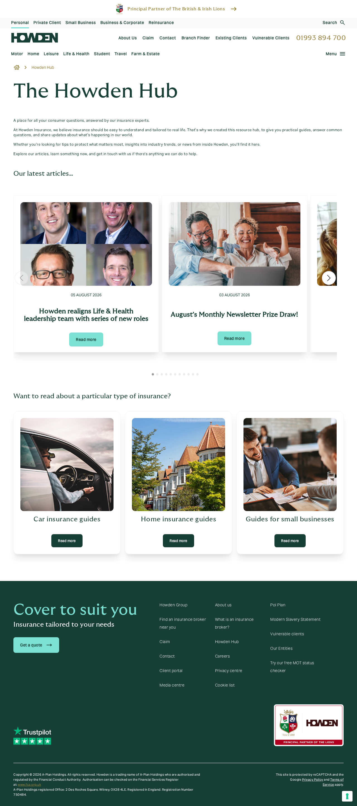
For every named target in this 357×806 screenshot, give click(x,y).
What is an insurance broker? (234, 623)
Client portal (171, 670)
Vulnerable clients (287, 633)
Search (330, 22)
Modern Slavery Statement (295, 619)
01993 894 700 (321, 38)
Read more (86, 339)
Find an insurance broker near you (183, 623)
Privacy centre (228, 670)
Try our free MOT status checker (292, 666)
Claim (165, 641)
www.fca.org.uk (29, 785)
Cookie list (225, 685)
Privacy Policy (312, 779)
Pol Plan (277, 604)
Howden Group (173, 604)
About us (223, 604)
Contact (167, 656)
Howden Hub (227, 641)
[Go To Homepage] (34, 37)
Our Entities (281, 648)
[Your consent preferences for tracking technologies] (347, 796)
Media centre (172, 685)
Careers (222, 656)
